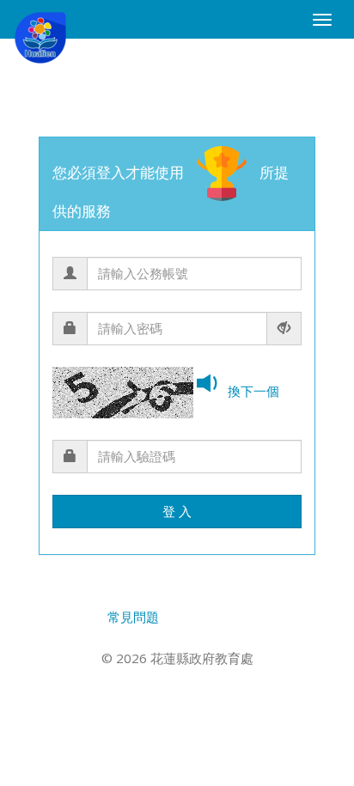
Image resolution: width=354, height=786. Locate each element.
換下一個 (253, 390)
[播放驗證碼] (210, 385)
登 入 (177, 511)
